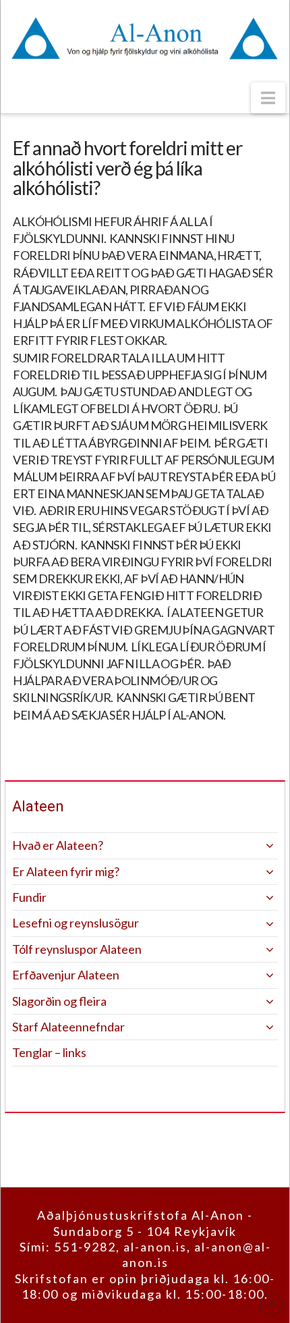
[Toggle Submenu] (254, 845)
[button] (268, 97)
